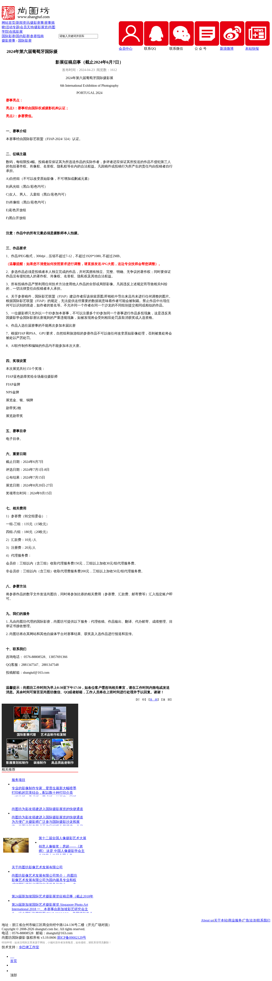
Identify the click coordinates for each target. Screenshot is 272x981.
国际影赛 (8, 36)
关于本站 (221, 920)
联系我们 (263, 920)
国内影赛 (23, 36)
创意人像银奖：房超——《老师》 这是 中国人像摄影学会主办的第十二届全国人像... (62, 851)
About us (207, 920)
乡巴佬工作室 (29, 947)
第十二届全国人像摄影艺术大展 (62, 838)
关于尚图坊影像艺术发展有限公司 (37, 867)
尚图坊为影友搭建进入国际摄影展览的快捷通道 (47, 809)
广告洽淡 (249, 920)
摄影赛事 (37, 22)
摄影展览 (41, 27)
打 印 (141, 699)
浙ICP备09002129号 (71, 937)
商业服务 (235, 920)
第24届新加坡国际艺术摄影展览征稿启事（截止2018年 (52, 896)
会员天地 (27, 27)
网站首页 (8, 22)
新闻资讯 (23, 22)
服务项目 (18, 780)
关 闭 (153, 699)
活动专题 (12, 27)
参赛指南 (37, 36)
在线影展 (16, 31)
